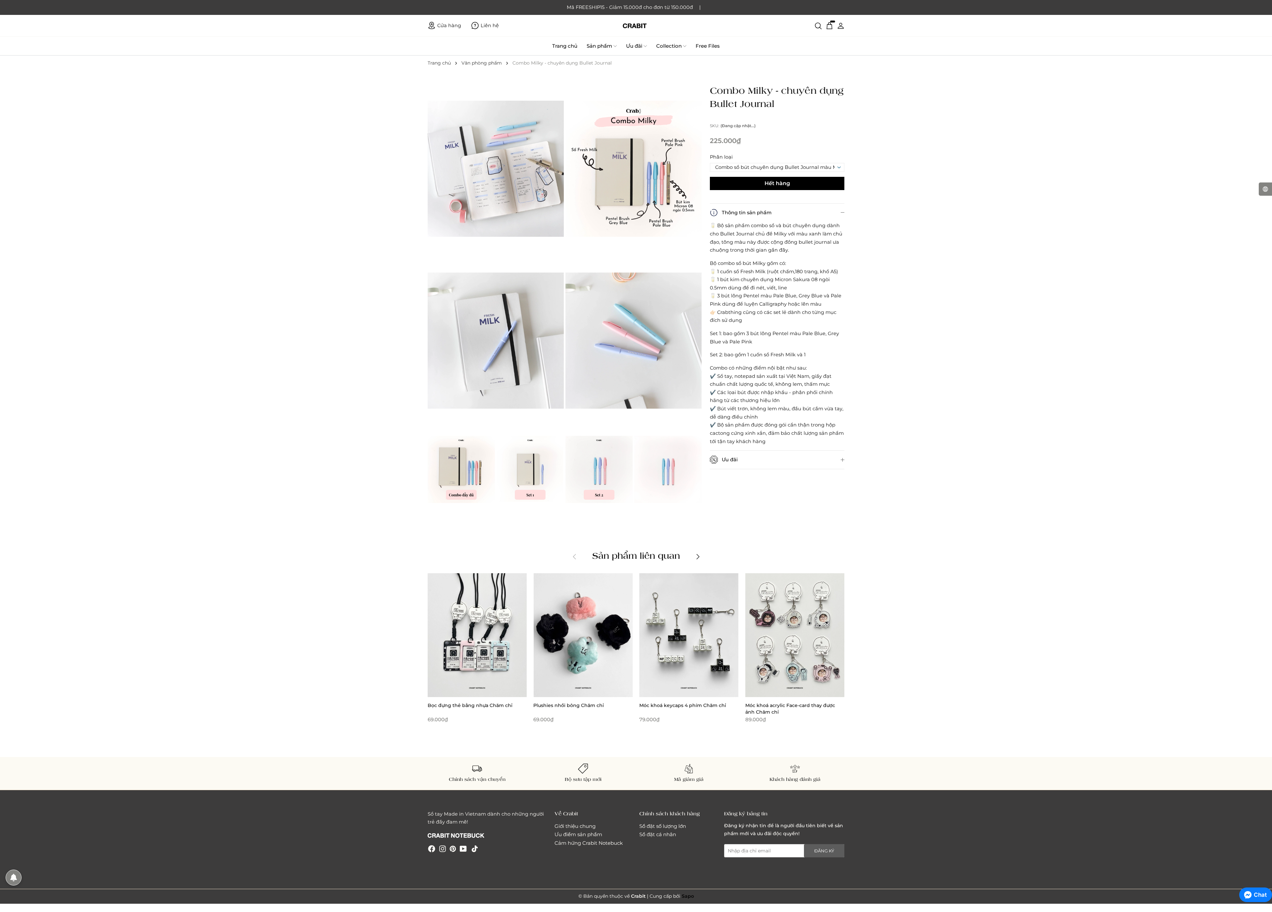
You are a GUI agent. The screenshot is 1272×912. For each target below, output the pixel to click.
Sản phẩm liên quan (636, 555)
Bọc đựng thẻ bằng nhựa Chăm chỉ (470, 705)
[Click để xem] (496, 169)
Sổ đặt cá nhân (657, 834)
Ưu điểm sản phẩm (578, 834)
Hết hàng (777, 183)
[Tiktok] (475, 848)
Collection (669, 46)
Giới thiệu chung (575, 826)
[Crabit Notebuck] (636, 26)
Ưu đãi (634, 46)
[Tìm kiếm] (818, 25)
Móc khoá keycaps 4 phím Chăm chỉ (682, 705)
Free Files (708, 46)
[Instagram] (442, 848)
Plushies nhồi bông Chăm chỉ (568, 705)
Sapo (688, 896)
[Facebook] (432, 848)
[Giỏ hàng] (829, 25)
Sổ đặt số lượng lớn (662, 826)
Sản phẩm (599, 46)
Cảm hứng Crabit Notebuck (589, 843)
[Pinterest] (453, 848)
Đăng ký (824, 850)
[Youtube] (463, 848)
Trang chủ (564, 46)
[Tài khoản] (841, 25)
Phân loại (721, 157)
